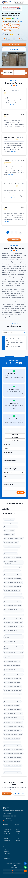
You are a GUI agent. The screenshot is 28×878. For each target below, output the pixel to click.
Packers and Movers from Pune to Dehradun (11, 647)
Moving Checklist (7, 858)
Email (21, 21)
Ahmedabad (18, 840)
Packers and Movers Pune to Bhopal (12, 701)
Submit (20, 492)
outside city (15, 437)
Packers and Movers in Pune (10, 526)
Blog (5, 849)
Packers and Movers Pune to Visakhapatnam (10, 562)
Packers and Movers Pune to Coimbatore (13, 749)
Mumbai (17, 829)
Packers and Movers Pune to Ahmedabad (13, 726)
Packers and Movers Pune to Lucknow (12, 765)
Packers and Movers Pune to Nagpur (12, 694)
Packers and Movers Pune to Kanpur (12, 772)
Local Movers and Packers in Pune (12, 665)
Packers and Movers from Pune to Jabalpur (11, 657)
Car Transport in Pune (9, 534)
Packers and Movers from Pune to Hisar (13, 618)
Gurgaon (17, 838)
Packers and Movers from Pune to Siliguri (13, 652)
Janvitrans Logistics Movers (11, 13)
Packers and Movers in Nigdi (10, 553)
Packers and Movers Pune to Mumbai (12, 678)
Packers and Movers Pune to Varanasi (12, 574)
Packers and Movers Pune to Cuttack (12, 557)
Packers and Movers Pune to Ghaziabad (13, 722)
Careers (5, 836)
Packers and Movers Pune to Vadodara (13, 734)
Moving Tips (6, 851)
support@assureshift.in (9, 820)
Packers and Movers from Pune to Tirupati (11, 631)
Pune (17, 836)
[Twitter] (6, 816)
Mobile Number (8, 484)
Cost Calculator (7, 853)
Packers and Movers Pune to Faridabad (13, 582)
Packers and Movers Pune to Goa (11, 705)
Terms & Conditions (14, 867)
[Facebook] (4, 816)
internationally (15, 440)
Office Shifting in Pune (9, 519)
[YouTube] (15, 816)
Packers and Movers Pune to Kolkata (12, 690)
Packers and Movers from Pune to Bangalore (11, 670)
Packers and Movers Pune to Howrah (12, 578)
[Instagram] (12, 816)
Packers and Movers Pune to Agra (12, 570)
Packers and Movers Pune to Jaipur (12, 661)
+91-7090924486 (7, 818)
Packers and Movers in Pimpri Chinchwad (13, 538)
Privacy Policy (14, 865)
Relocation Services (8, 829)
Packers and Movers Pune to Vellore (12, 590)
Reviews (15, 18)
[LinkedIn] (9, 816)
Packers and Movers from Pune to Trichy (13, 626)
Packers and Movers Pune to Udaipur (12, 567)
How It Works (6, 831)
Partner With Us (7, 840)
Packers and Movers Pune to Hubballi (12, 586)
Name (5, 476)
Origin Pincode (8, 452)
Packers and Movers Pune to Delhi (12, 682)
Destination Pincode (10, 460)
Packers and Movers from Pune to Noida (13, 713)
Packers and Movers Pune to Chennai (12, 686)
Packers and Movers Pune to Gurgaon (12, 709)
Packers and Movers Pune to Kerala (12, 742)
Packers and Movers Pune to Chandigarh (13, 597)
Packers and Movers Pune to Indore (12, 697)
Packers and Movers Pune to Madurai (12, 757)
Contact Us (6, 838)
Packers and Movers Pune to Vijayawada (13, 753)
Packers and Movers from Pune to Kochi (13, 622)
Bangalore (18, 831)
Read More (13, 104)
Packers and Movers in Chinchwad (12, 546)
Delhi (17, 826)
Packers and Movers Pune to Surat (12, 769)
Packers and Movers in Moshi (10, 550)
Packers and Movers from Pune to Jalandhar (11, 636)
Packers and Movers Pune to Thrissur (12, 601)
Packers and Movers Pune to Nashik (12, 730)
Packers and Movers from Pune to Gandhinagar (11, 642)
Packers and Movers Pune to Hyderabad (13, 674)
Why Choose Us (7, 833)
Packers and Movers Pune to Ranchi (12, 738)
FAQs (5, 855)
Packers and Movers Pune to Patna (12, 761)
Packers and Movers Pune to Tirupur (12, 594)
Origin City (7, 444)
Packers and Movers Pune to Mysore (12, 745)
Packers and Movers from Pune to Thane (13, 615)
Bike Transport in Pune (9, 530)
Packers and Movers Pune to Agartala (12, 605)
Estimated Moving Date (11, 469)
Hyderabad (18, 833)
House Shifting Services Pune (10, 522)
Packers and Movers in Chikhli (11, 542)
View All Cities (18, 842)
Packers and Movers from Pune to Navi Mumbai (13, 610)
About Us (5, 826)
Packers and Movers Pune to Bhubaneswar (10, 718)
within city (15, 434)
